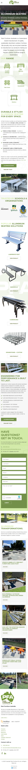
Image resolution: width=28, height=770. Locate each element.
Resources (3, 732)
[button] (1, 2)
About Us (3, 730)
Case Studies (4, 734)
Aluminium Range (9, 165)
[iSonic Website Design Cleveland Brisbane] (14, 767)
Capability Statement (6, 737)
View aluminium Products (11, 25)
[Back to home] (14, 2)
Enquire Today (8, 169)
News (2, 735)
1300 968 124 (6, 745)
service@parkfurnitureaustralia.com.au (12, 747)
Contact (3, 739)
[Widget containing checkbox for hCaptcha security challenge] (12, 497)
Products (3, 728)
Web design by (14, 766)
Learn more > (4, 717)
